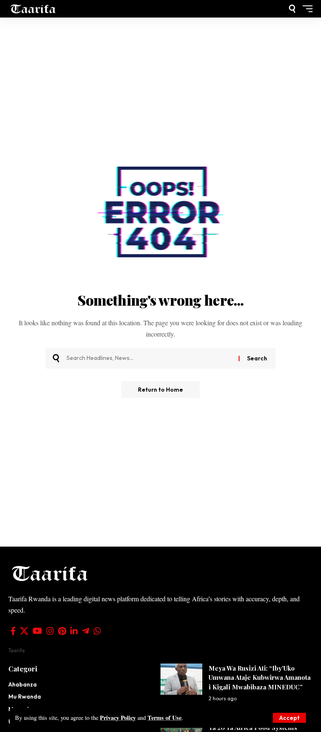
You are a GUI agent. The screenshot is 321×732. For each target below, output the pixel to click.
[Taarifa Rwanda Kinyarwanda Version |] (33, 8)
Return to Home (160, 389)
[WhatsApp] (97, 631)
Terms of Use (164, 717)
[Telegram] (86, 631)
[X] (24, 631)
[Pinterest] (62, 631)
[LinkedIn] (74, 631)
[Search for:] (149, 358)
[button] (289, 718)
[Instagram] (50, 631)
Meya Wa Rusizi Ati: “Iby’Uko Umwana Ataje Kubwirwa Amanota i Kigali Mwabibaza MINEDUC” (260, 677)
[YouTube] (37, 631)
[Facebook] (13, 631)
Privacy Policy (118, 717)
